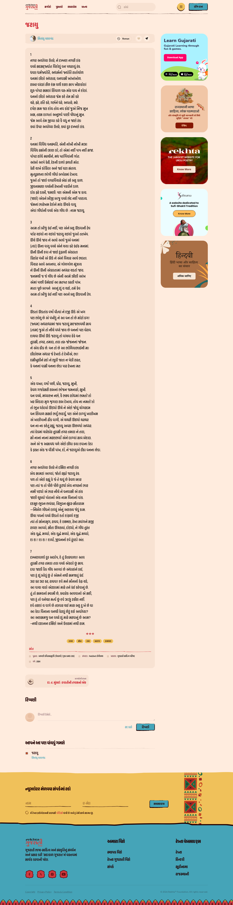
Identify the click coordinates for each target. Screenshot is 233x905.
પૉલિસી (59, 813)
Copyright (30, 891)
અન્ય (84, 7)
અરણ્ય (97, 641)
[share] (147, 38)
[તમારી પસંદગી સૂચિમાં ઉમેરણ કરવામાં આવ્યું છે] (139, 38)
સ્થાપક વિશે (114, 852)
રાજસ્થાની (182, 874)
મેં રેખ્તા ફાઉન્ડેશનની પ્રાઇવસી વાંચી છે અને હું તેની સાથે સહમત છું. (61, 813)
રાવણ (71, 641)
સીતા (79, 641)
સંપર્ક (110, 867)
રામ (88, 641)
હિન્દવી (180, 860)
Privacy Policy (44, 891)
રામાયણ (108, 641)
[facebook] (29, 874)
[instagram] (52, 874)
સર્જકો (48, 7)
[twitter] (41, 874)
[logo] (33, 7)
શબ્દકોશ (72, 7)
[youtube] (63, 874)
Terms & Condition (63, 891)
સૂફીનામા (182, 867)
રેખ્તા (179, 852)
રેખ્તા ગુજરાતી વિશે (118, 860)
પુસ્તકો (59, 7)
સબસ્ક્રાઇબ (159, 804)
